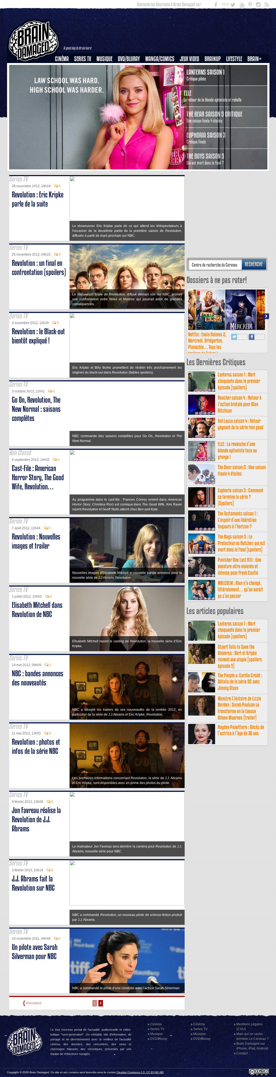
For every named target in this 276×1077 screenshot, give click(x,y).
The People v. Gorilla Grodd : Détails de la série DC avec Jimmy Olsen (240, 681)
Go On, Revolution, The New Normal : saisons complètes (36, 409)
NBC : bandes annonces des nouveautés (37, 678)
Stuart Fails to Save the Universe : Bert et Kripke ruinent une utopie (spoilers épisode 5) (240, 656)
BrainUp (213, 58)
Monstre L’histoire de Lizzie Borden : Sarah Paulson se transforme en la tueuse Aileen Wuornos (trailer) (239, 708)
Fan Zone (256, 68)
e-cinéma (64, 86)
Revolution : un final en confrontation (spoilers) (39, 268)
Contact (242, 1053)
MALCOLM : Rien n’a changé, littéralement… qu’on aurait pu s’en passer (240, 589)
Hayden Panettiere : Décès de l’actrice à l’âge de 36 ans (241, 730)
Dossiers (64, 77)
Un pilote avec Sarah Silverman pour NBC (34, 952)
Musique (104, 58)
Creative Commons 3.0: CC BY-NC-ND (140, 1072)
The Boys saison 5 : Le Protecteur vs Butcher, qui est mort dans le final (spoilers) (241, 543)
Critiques (64, 68)
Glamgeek (236, 77)
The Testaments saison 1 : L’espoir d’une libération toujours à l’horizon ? (238, 519)
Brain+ (254, 58)
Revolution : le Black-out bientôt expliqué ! (38, 336)
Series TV (82, 58)
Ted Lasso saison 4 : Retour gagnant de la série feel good (240, 424)
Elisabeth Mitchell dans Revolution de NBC (37, 610)
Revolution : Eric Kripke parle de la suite (37, 199)
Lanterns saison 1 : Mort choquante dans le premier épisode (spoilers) (239, 381)
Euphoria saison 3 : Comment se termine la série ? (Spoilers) (240, 496)
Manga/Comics (159, 58)
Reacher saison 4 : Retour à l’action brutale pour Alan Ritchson (239, 404)
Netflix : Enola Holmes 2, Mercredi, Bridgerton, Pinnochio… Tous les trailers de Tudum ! (207, 344)
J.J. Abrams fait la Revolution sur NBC (33, 883)
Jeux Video (189, 58)
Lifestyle (234, 58)
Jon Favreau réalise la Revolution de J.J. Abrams (36, 819)
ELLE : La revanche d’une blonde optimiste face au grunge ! (237, 450)
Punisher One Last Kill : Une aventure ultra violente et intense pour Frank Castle (239, 566)
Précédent (33, 1003)
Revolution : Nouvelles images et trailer (36, 541)
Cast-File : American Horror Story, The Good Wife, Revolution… (38, 477)
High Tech (236, 86)
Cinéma (62, 58)
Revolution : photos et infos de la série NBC (36, 746)
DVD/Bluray (129, 58)
